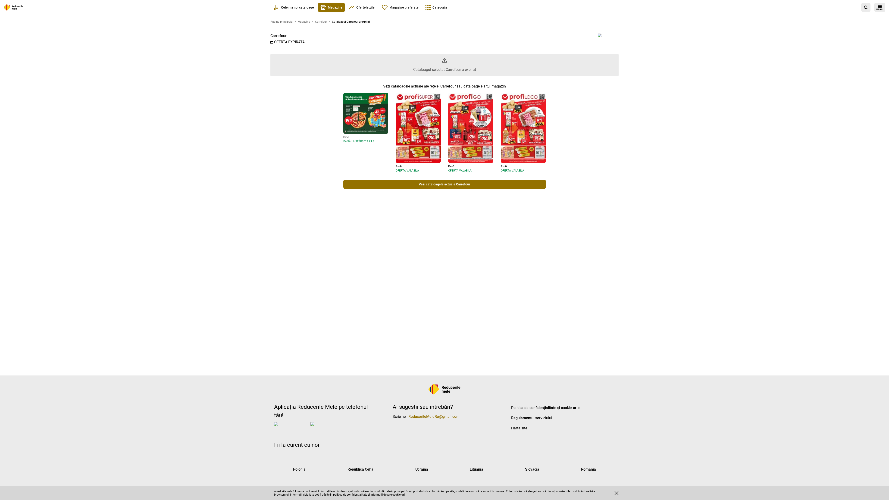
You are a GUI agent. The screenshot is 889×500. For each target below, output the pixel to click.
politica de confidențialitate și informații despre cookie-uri (369, 494)
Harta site (519, 428)
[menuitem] (293, 7)
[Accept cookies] (616, 493)
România (588, 469)
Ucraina (421, 469)
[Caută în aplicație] (865, 7)
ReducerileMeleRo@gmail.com (434, 416)
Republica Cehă (360, 469)
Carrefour (278, 36)
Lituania (476, 469)
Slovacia (532, 469)
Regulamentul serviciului (531, 418)
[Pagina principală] (13, 7)
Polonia (299, 469)
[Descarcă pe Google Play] (328, 427)
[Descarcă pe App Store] (291, 427)
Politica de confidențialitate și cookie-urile (545, 408)
